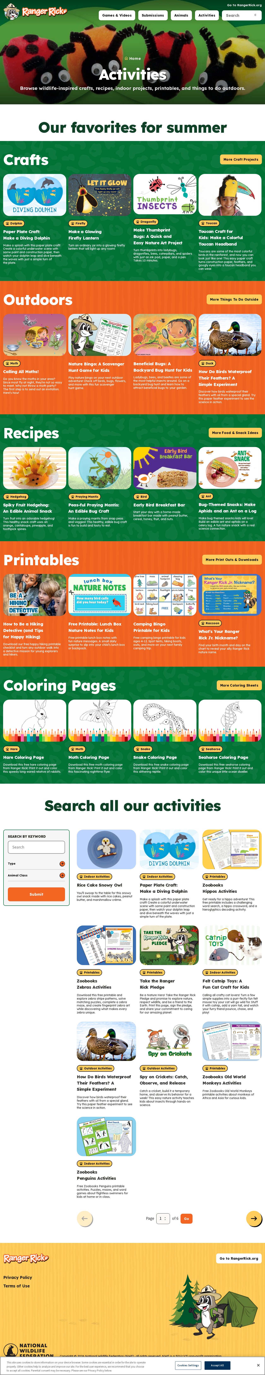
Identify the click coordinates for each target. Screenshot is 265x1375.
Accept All (217, 1365)
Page (150, 1218)
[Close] (258, 1365)
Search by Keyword (27, 836)
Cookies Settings (188, 1365)
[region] (132, 1366)
